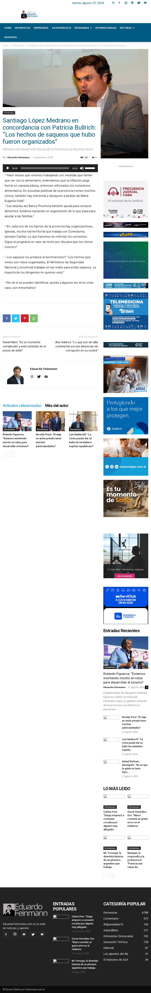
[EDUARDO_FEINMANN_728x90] (125, 225)
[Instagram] (126, 2)
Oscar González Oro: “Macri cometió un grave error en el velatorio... (137, 818)
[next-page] (11, 454)
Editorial (126, 27)
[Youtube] (145, 2)
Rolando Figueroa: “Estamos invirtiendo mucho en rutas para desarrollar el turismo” (124, 678)
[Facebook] (119, 2)
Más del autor (56, 405)
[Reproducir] (8, 168)
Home (8, 27)
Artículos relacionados (22, 405)
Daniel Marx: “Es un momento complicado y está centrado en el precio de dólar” (24, 346)
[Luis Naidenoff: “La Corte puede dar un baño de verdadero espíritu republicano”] (83, 421)
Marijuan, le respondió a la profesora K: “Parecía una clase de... (135, 860)
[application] (50, 168)
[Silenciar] (82, 168)
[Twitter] (139, 2)
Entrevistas (22, 27)
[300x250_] (125, 605)
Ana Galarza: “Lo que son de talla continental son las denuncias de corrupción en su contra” (76, 346)
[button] (113, 2)
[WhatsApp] (34, 318)
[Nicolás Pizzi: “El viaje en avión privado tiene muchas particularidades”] (50, 421)
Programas (81, 27)
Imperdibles (41, 27)
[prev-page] (5, 454)
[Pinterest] (25, 318)
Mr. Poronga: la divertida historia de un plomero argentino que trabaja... (113, 860)
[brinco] (125, 234)
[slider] (90, 167)
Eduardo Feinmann (18, 157)
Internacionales (105, 27)
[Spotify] (132, 2)
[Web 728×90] (125, 285)
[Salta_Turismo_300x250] (125, 498)
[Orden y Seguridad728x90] (125, 345)
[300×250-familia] (125, 374)
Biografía (11, 37)
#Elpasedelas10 (61, 27)
